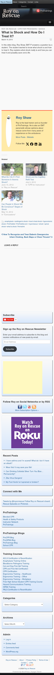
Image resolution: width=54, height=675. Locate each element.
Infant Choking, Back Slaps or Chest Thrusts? (30, 237)
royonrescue (33, 224)
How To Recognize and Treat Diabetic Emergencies (26, 234)
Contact (30, 2)
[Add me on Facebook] (31, 144)
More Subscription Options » (27, 410)
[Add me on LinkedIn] (35, 144)
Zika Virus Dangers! (14, 478)
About (15, 2)
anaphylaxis (9, 221)
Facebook (22, 665)
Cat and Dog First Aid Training (15, 566)
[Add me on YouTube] (40, 144)
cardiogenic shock (21, 221)
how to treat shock (35, 221)
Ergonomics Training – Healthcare (17, 574)
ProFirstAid (11, 224)
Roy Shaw (23, 117)
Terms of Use (43, 660)
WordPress (25, 671)
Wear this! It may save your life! (19, 467)
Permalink (21, 226)
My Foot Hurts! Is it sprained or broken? (22, 482)
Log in (8, 639)
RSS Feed (32, 665)
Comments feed (12, 647)
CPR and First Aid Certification (15, 568)
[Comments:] (51, 39)
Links (36, 2)
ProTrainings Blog (10, 542)
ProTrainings (8, 524)
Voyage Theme (36, 671)
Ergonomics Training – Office (15, 576)
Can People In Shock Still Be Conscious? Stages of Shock (12, 207)
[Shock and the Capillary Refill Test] (36, 169)
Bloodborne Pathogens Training (16, 563)
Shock (42, 29)
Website (30, 137)
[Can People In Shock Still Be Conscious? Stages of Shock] (12, 196)
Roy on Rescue (6, 2)
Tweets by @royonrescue (13, 501)
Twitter (25, 665)
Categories (22, 2)
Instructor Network (10, 522)
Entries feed (11, 643)
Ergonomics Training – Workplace (17, 579)
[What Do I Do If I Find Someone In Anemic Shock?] (12, 169)
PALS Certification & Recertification (17, 589)
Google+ (27, 665)
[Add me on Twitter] (27, 144)
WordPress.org (12, 651)
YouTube (30, 665)
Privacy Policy (31, 660)
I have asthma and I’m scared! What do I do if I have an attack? (26, 461)
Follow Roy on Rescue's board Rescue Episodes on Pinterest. (26, 502)
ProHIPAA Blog (9, 540)
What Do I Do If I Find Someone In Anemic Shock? (11, 179)
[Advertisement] (22, 377)
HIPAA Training (9, 587)
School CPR (8, 545)
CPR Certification (10, 571)
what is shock (12, 226)
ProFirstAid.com (22, 224)
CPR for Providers (27, 29)
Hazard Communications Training (17, 584)
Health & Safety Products (13, 519)
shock (41, 224)
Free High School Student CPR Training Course (22, 581)
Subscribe (10, 349)
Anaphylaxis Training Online (14, 560)
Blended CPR (8, 516)
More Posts (20, 137)
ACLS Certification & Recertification (17, 558)
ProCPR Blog (8, 537)
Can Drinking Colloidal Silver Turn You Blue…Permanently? (23, 472)
